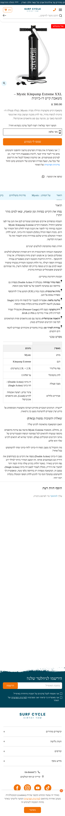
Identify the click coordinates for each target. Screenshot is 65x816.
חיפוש (4, 15)
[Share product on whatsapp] (43, 176)
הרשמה (10, 685)
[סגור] (61, 790)
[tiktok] (47, 787)
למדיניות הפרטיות (19, 697)
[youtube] (37, 787)
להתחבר (53, 496)
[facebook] (17, 787)
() (9, 10)
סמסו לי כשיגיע (32, 141)
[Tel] (54, 10)
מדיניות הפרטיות (52, 164)
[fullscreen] (4, 83)
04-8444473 (30, 772)
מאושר (32, 810)
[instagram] (27, 787)
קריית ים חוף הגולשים (30, 776)
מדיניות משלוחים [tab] (17, 195)
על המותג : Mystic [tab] (41, 195)
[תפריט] (60, 9)
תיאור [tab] (59, 195)
